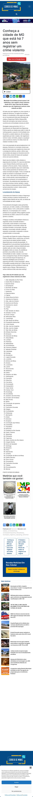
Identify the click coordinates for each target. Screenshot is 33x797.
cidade (5, 531)
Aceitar (16, 782)
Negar (16, 787)
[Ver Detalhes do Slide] (16, 21)
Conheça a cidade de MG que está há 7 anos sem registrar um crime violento (10, 546)
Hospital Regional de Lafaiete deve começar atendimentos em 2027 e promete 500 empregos (19, 624)
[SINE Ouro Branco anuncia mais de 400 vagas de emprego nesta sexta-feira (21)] (5, 616)
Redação (27, 54)
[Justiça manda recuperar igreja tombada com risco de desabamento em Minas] (5, 653)
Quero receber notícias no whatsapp (16, 570)
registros (12, 534)
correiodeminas (12, 531)
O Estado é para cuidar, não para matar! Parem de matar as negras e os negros (22, 546)
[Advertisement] (16, 692)
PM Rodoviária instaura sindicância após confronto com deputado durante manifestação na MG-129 (21, 597)
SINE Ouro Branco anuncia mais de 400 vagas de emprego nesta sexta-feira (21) (20, 615)
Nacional (14, 529)
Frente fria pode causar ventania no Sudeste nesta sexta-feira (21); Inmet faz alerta (20, 634)
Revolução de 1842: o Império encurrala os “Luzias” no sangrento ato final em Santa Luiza (21, 587)
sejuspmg (19, 534)
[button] (30, 767)
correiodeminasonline (9, 533)
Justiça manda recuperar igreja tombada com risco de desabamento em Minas (20, 652)
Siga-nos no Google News (16, 59)
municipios (6, 534)
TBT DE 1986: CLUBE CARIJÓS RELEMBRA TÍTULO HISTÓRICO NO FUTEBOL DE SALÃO (19, 606)
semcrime (25, 534)
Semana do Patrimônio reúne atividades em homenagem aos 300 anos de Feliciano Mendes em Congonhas (20, 662)
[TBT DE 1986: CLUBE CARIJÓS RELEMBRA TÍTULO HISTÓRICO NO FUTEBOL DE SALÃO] (5, 606)
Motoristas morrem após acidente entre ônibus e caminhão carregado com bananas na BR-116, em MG (20, 643)
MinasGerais (20, 533)
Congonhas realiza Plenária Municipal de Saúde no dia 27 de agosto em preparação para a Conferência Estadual (20, 671)
